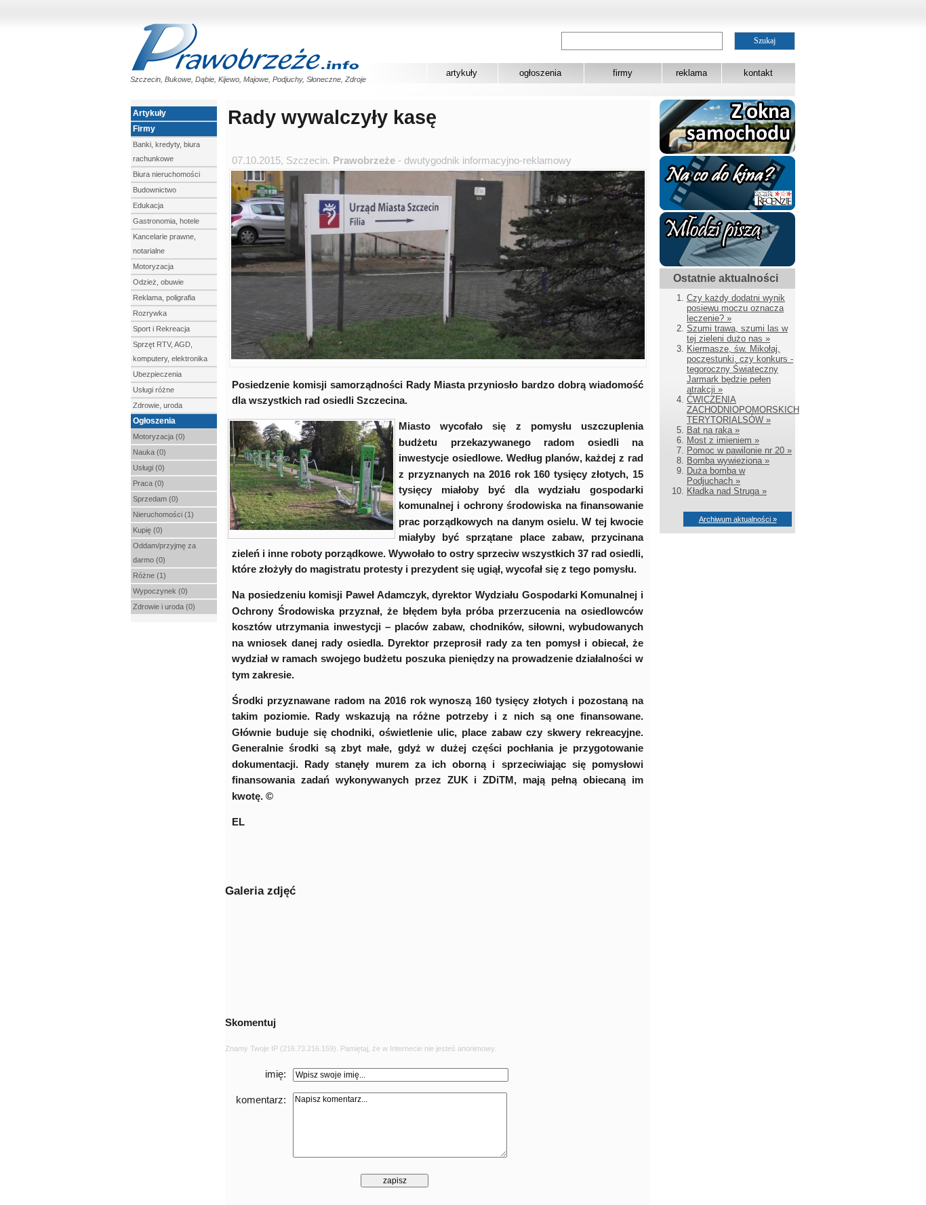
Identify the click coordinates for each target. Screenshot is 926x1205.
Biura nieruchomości (166, 174)
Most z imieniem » (723, 440)
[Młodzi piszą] (727, 263)
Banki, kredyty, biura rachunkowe (166, 151)
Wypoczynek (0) (160, 591)
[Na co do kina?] (727, 207)
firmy (622, 73)
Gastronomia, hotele (166, 221)
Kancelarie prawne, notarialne (164, 243)
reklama (691, 73)
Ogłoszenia (154, 421)
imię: (275, 1074)
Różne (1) (149, 575)
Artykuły (149, 113)
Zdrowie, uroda (157, 405)
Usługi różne (153, 390)
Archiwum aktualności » (738, 519)
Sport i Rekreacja (161, 329)
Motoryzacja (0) (159, 436)
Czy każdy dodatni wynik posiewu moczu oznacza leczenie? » (736, 308)
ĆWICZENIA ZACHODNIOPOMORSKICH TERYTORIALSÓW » (743, 409)
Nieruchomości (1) (163, 514)
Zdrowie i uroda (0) (164, 606)
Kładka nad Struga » (727, 491)
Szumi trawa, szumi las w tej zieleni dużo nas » (737, 333)
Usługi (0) (149, 468)
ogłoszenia (540, 73)
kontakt (758, 73)
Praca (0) (148, 483)
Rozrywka (150, 313)
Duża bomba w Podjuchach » (716, 476)
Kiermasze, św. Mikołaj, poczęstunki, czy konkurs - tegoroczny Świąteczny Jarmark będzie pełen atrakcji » (740, 369)
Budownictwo (154, 190)
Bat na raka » (713, 430)
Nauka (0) (149, 452)
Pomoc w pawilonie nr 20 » (739, 450)
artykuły (461, 73)
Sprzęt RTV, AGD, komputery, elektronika (170, 351)
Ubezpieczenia (157, 374)
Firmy (144, 129)
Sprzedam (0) (155, 499)
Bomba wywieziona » (728, 460)
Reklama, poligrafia (164, 297)
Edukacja (148, 205)
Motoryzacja (153, 266)
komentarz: (261, 1100)
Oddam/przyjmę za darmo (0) (164, 553)
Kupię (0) (148, 530)
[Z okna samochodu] (727, 151)
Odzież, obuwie (158, 282)
